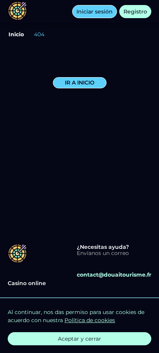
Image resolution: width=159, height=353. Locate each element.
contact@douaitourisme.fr (114, 275)
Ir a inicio (80, 82)
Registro (135, 11)
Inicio (16, 34)
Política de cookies (89, 320)
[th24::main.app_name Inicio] (17, 11)
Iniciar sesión (94, 11)
